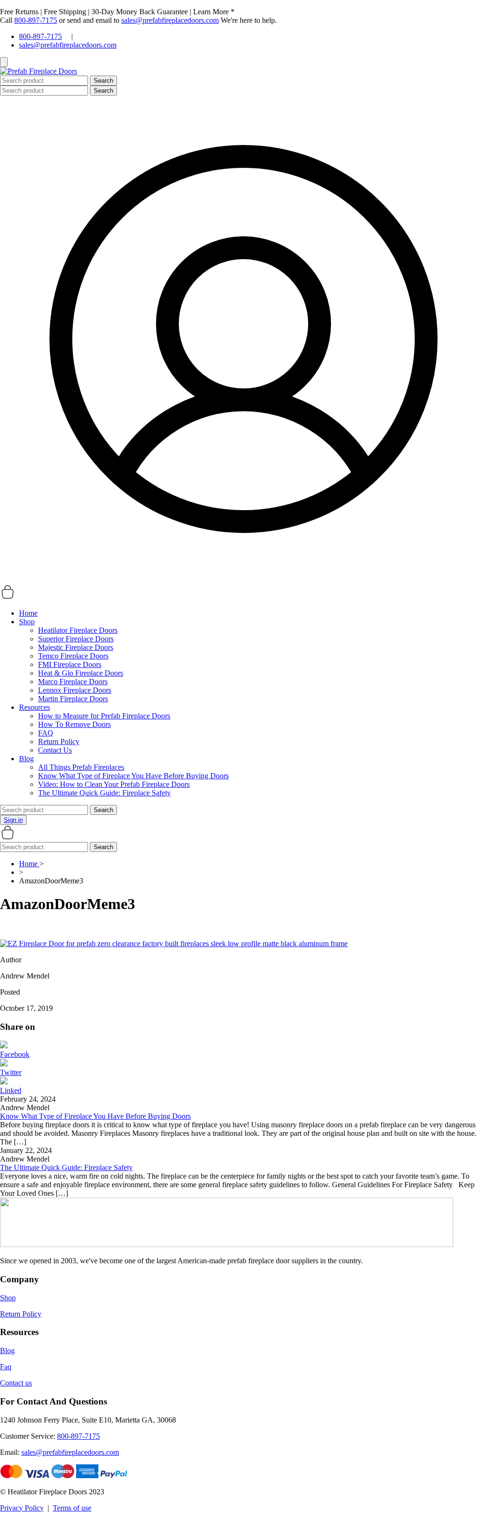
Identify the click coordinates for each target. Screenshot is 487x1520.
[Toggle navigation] (4, 62)
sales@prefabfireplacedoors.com (170, 20)
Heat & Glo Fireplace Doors (80, 673)
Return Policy (58, 741)
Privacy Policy (22, 1508)
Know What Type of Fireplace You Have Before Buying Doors (133, 776)
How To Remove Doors (74, 724)
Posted (10, 992)
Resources (34, 707)
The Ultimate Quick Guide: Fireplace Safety (104, 793)
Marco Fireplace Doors (72, 682)
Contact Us (55, 750)
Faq (5, 1367)
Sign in (13, 819)
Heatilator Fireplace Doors (77, 630)
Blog (26, 759)
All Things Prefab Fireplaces (81, 767)
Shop (27, 622)
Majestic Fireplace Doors (75, 647)
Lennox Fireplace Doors (74, 690)
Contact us (16, 1383)
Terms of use (72, 1508)
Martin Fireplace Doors (73, 699)
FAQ (45, 733)
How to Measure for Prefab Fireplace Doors (104, 716)
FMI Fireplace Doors (69, 664)
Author (10, 960)
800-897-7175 (35, 20)
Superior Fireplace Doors (76, 639)
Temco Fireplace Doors (73, 656)
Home (28, 613)
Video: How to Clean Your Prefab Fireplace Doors (114, 784)
